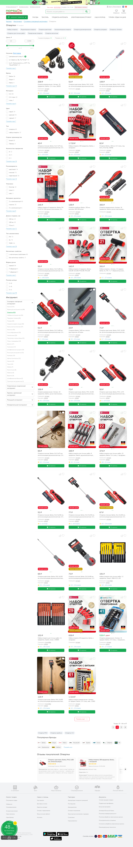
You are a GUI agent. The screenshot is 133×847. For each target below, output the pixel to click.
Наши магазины (10, 814)
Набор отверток (12, 29)
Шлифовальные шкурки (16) (15, 350)
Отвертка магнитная (51, 33)
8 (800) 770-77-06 (67, 7)
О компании (71, 817)
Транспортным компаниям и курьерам (78, 814)
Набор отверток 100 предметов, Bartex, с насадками (101, 760)
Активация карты (23, 7)
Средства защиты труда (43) (15, 324)
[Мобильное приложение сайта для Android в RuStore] (56, 838)
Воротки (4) (10, 376)
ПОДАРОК (9, 837)
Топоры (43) (10, 321)
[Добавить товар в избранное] (63, 43)
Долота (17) (10, 344)
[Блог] (35, 787)
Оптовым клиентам (35, 7)
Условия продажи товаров (106, 800)
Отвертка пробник (56, 733)
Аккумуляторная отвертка (63, 29)
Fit (119, 743)
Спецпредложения (11, 807)
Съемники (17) (11, 347)
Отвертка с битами (116, 29)
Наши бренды (10, 817)
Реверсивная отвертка (35, 33)
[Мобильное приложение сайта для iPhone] (63, 834)
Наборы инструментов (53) (15, 315)
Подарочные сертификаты (106, 803)
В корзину (52, 97)
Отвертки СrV (69, 733)
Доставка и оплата (81, 7)
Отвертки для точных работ (16, 33)
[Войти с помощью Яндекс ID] (126, 7)
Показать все (68, 747)
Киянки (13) (10, 361)
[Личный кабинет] (118, 787)
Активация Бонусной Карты (106, 810)
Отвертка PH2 (42, 733)
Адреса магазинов (11, 7)
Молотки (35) (11, 330)
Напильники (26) (12, 335)
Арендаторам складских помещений (78, 800)
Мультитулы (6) (11, 370)
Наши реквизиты (72, 821)
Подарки (8, 821)
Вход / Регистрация (115, 7)
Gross (98, 743)
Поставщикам (71, 804)
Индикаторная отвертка (28, 29)
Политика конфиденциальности (107, 813)
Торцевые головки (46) (14, 318)
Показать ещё (80, 719)
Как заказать (40, 800)
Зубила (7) (10, 367)
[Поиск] (86, 12)
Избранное (9, 804)
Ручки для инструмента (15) (15, 353)
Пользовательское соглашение (107, 820)
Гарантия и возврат (42, 807)
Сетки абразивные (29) (14, 332)
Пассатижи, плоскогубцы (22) (15, 338)
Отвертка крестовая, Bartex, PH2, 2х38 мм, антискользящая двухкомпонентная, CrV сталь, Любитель (61, 760)
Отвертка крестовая (45, 29)
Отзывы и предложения (43, 810)
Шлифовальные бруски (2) (15, 378)
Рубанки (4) (10, 373)
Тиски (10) (10, 364)
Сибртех (109, 743)
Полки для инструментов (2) (15, 381)
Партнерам (71, 797)
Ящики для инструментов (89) (16, 309)
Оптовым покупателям (74, 810)
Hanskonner (45, 747)
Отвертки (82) (11, 312)
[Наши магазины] (56, 787)
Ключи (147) (10, 307)
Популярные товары (11, 800)
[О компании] (15, 787)
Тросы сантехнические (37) (15, 327)
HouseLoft (76, 743)
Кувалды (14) (11, 355)
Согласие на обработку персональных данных (111, 824)
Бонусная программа (104, 807)
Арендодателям (72, 807)
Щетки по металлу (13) (14, 358)
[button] (17, 17)
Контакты (39, 817)
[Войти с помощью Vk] (123, 7)
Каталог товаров (11, 797)
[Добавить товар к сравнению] (60, 43)
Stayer (54, 743)
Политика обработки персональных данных (111, 817)
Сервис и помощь (42, 797)
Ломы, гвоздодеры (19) (14, 341)
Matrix (64, 743)
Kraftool (58, 747)
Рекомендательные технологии (107, 827)
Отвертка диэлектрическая (82, 29)
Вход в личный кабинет (43, 814)
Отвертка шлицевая (100, 29)
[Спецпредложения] (77, 787)
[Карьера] (97, 786)
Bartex (44, 743)
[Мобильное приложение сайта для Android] (49, 834)
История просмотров (12, 811)
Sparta (88, 743)
